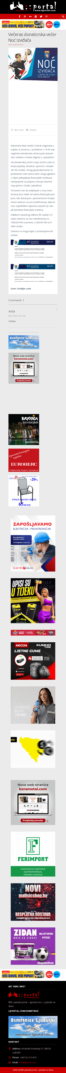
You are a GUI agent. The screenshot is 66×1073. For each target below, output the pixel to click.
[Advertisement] (33, 102)
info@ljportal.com (27, 1062)
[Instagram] (35, 16)
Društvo (33, 130)
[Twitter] (41, 16)
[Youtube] (46, 16)
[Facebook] (19, 16)
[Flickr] (30, 16)
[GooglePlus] (25, 16)
